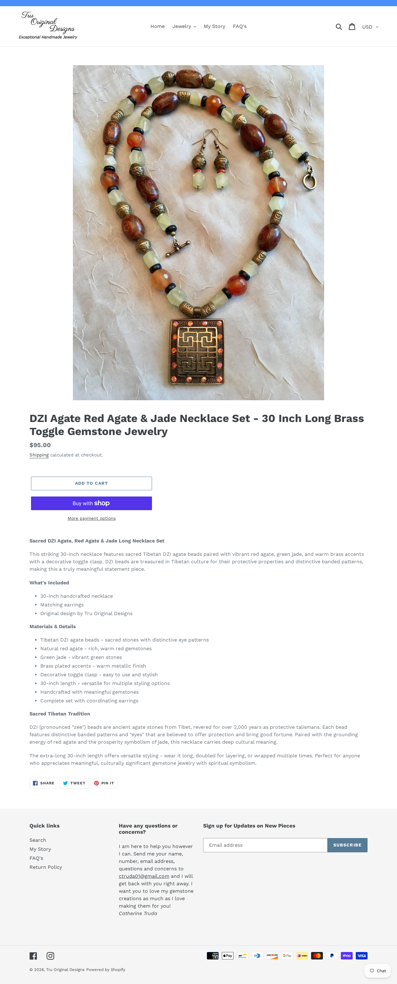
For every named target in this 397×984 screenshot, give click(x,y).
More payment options (92, 518)
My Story (40, 849)
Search (37, 840)
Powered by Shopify (105, 969)
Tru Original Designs (65, 969)
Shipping (39, 455)
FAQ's (36, 858)
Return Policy (45, 867)
